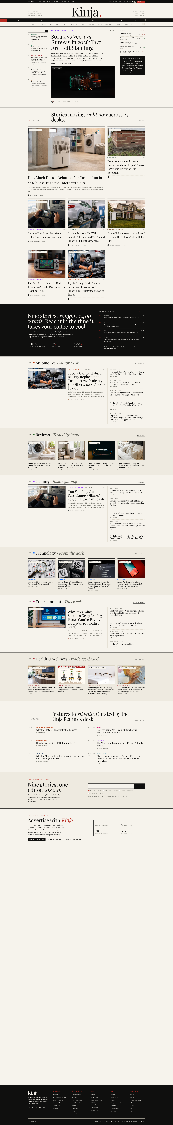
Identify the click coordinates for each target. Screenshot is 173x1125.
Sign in (134, 11)
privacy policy (122, 796)
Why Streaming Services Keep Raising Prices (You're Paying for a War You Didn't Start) (85, 619)
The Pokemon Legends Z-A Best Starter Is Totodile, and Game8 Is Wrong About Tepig (127, 537)
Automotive (133, 1103)
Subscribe (142, 11)
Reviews (126, 24)
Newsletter (122, 1)
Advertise (141, 1)
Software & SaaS (58, 1100)
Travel (74, 1105)
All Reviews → (141, 435)
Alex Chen (57, 102)
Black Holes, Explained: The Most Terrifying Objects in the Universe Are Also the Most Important (119, 758)
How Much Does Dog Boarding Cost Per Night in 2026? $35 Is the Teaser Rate (39, 83)
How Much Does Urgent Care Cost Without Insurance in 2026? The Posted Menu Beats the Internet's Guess (39, 60)
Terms (123, 1121)
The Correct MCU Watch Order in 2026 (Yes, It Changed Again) (127, 634)
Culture (74, 1097)
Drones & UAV (57, 1105)
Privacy (117, 1121)
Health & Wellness (77, 1103)
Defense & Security (135, 1100)
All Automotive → (140, 363)
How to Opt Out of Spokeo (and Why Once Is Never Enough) (40, 583)
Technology (56, 1094)
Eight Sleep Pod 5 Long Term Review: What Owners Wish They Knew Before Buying (130, 465)
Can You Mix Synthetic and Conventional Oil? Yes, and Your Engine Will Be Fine (126, 393)
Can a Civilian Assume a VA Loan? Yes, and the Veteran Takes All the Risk (126, 237)
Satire (131, 1111)
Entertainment (76, 1094)
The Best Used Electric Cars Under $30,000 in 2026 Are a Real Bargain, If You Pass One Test (127, 405)
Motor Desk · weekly (111, 790)
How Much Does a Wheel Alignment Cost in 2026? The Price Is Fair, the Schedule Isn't (127, 373)
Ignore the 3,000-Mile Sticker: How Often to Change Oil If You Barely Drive (127, 383)
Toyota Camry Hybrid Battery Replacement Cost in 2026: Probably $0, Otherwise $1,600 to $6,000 (86, 380)
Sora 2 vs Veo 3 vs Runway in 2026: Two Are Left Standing (76, 42)
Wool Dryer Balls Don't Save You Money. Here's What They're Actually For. (40, 465)
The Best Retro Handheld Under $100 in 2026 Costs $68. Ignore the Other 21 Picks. (46, 287)
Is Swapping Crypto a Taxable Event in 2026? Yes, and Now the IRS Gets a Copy (39, 38)
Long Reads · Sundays (97, 793)
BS (40, 1107)
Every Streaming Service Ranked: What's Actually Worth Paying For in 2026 (126, 624)
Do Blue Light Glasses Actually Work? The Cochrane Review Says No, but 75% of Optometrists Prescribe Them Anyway (101, 690)
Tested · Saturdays (127, 790)
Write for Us (110, 1121)
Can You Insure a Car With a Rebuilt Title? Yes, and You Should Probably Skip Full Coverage (86, 237)
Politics (132, 1094)
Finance (113, 1094)
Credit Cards (114, 1097)
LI (36, 1107)
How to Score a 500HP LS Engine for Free (57, 742)
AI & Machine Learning (59, 1097)
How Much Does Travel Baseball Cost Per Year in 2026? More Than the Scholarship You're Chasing (38, 72)
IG (32, 1107)
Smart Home (95, 1105)
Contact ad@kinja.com (74, 839)
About (96, 1121)
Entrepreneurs (115, 1108)
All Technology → (140, 553)
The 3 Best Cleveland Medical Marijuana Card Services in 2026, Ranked (71, 689)
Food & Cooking (77, 1100)
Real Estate (94, 1097)
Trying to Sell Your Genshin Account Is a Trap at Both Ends (126, 514)
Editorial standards (55, 839)
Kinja (86, 11)
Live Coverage (112, 1)
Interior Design (95, 1110)
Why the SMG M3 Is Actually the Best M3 (56, 729)
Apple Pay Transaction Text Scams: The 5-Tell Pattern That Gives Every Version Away (129, 584)
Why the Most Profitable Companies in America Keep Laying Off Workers (60, 757)
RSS (44, 1107)
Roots (131, 1108)
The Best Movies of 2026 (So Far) (122, 644)
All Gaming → (141, 482)
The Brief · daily (96, 790)
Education (75, 1108)
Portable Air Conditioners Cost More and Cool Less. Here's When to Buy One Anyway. (71, 465)
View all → (142, 120)
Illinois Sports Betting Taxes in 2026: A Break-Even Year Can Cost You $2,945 (39, 48)
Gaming (55, 1108)
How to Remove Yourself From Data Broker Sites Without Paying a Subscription (71, 584)
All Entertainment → (139, 602)
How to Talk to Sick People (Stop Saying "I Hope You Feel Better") (118, 731)
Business (113, 1105)
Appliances (94, 1107)
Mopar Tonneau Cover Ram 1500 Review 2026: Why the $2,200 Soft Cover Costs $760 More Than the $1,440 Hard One (127, 417)
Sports (132, 1097)
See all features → (139, 720)
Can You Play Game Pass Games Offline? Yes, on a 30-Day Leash (86, 495)
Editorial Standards (132, 1121)
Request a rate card (36, 839)
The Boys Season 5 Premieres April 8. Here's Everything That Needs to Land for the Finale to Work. (127, 613)
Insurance (113, 1100)
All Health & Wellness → (138, 659)
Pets (73, 1111)
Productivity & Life (77, 1114)
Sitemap (143, 1121)
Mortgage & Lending (116, 1103)
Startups (113, 1111)
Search (132, 1)
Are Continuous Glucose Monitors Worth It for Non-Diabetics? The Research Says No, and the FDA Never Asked (131, 690)
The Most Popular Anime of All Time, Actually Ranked (120, 744)
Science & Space (58, 1103)
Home (93, 1094)
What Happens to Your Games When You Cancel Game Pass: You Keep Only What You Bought (127, 525)
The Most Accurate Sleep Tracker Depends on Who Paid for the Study (101, 465)
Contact (102, 1121)
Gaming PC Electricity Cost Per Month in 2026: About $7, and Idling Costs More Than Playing (127, 503)
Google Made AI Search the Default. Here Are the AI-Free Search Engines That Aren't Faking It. (99, 585)
